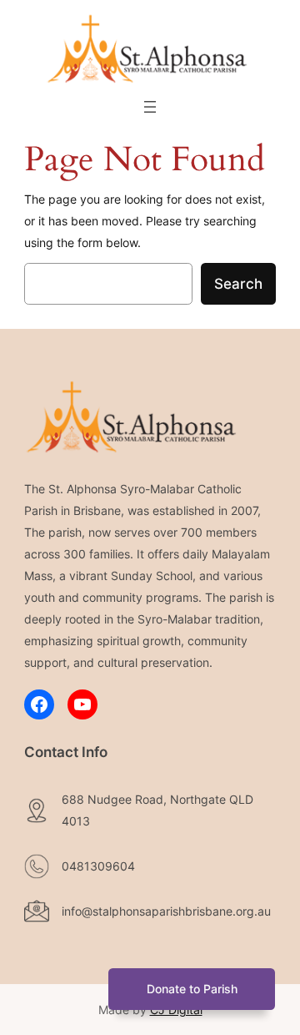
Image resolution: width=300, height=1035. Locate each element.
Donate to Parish (192, 989)
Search (238, 283)
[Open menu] (150, 107)
